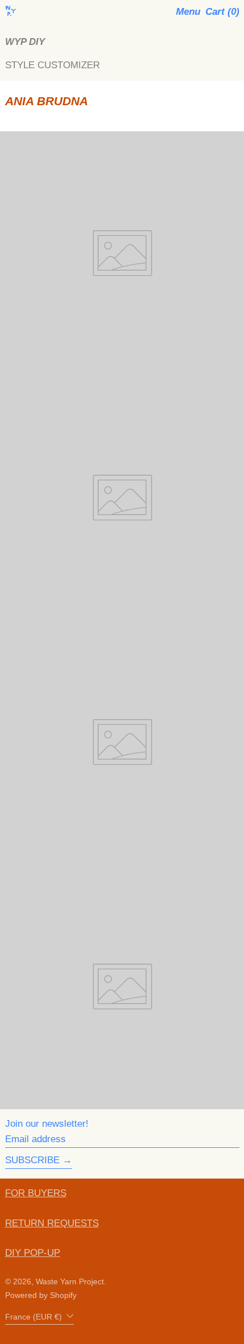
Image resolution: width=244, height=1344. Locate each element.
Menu (188, 11)
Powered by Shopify (41, 1295)
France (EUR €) (34, 1317)
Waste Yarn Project (70, 1281)
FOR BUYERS (35, 1193)
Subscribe (32, 1160)
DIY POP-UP (32, 1252)
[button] (222, 12)
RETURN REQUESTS (52, 1223)
